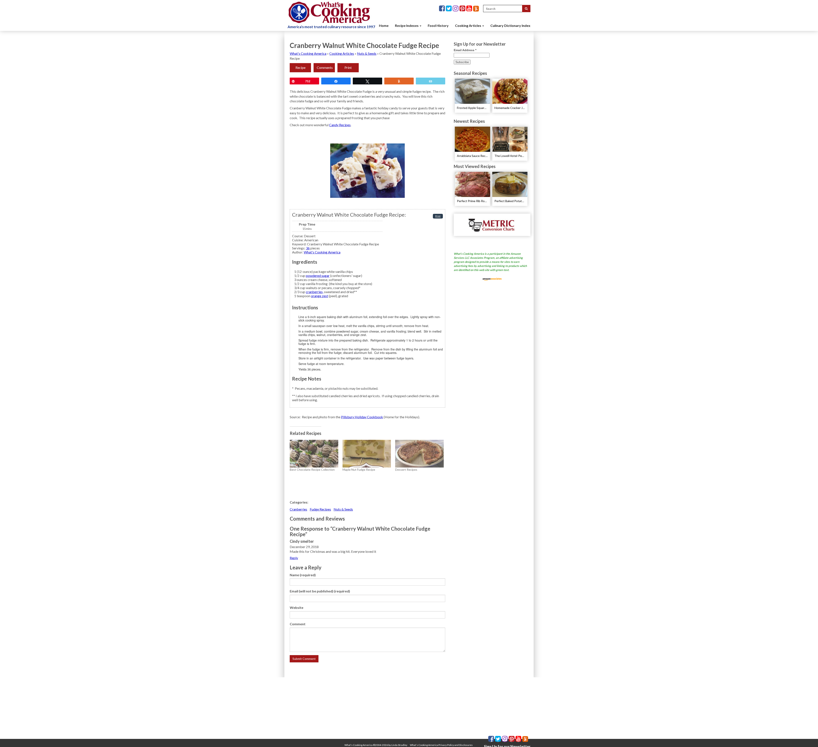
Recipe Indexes (407, 25)
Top (808, 737)
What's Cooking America (308, 53)
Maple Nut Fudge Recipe (359, 469)
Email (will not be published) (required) (320, 591)
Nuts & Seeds (366, 53)
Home (384, 25)
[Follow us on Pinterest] (462, 9)
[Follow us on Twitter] (449, 9)
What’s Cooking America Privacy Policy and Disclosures (441, 745)
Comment (297, 624)
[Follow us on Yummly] (476, 9)
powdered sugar (318, 276)
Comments (325, 67)
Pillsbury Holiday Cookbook (362, 417)
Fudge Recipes (320, 509)
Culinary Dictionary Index (510, 25)
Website (296, 607)
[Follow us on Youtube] (469, 9)
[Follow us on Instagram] (456, 9)
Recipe (300, 67)
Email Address (465, 50)
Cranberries (298, 509)
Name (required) (303, 575)
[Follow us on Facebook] (442, 9)
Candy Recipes (340, 125)
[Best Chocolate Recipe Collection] (314, 454)
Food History (438, 25)
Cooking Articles (468, 25)
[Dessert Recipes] (419, 454)
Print (348, 67)
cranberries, (314, 292)
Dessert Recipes (406, 469)
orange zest (319, 296)
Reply (294, 558)
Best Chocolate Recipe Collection (312, 469)
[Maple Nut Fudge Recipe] (367, 454)
